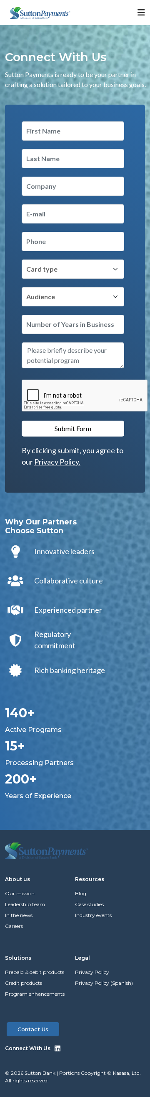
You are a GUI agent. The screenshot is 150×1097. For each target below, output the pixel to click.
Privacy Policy (92, 972)
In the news (18, 915)
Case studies (89, 904)
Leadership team (25, 904)
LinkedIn (57, 1048)
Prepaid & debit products (34, 972)
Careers (14, 926)
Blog (80, 893)
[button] (131, 12)
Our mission (20, 893)
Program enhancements (35, 994)
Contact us (33, 1029)
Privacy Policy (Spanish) (104, 983)
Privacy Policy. (57, 461)
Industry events (93, 915)
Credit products (23, 983)
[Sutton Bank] (40, 11)
